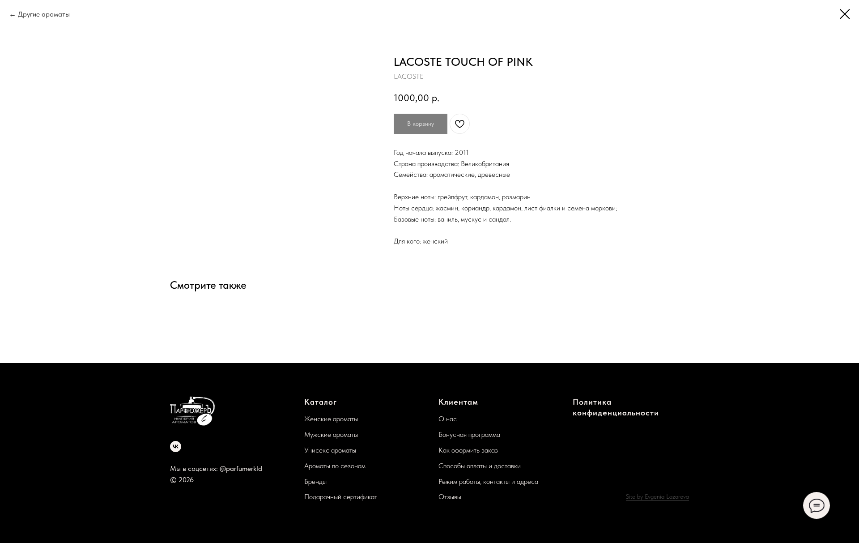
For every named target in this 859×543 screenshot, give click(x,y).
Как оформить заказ (468, 450)
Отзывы (449, 496)
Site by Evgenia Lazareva (657, 496)
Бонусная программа (469, 434)
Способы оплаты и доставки (479, 466)
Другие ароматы (44, 14)
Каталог (320, 401)
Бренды (315, 481)
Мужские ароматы (331, 434)
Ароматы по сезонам (335, 466)
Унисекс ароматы (330, 450)
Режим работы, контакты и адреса (488, 481)
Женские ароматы (331, 419)
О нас (447, 419)
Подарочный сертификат (340, 496)
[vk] (175, 446)
